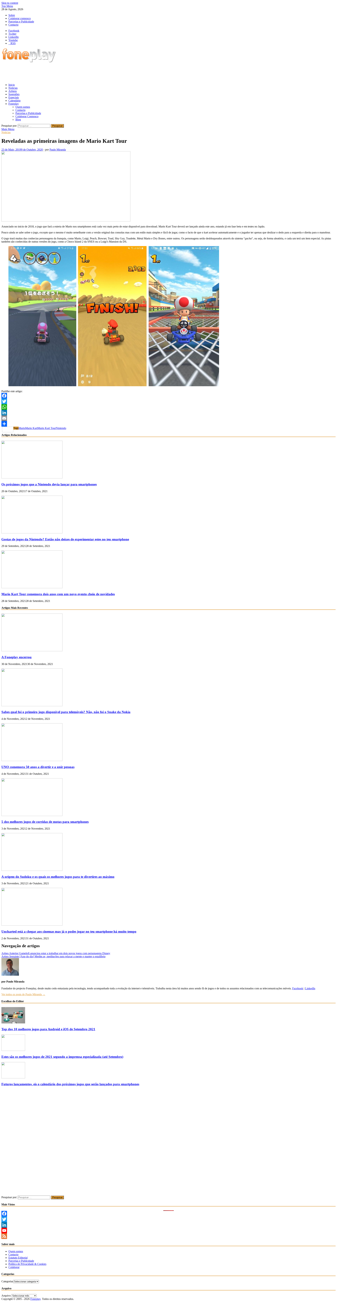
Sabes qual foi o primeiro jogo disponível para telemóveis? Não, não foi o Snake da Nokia (65, 712)
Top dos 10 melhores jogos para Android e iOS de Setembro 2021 (48, 1029)
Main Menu (7, 129)
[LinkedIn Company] (168, 1225)
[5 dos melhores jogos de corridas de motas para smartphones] (31, 815)
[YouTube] (168, 1230)
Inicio (11, 84)
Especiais (13, 97)
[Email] (168, 418)
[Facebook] (168, 396)
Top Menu (7, 6)
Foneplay (13, 103)
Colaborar (13, 1267)
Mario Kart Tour (47, 428)
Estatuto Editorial (18, 1257)
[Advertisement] (65, 72)
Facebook (297, 988)
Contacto (13, 24)
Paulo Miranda (57, 149)
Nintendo (61, 428)
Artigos (12, 91)
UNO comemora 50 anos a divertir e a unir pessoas (37, 767)
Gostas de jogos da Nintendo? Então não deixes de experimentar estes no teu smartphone (65, 539)
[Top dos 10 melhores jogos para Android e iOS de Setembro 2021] (13, 1022)
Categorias (7, 1281)
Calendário (14, 100)
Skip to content (9, 2)
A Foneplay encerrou (16, 657)
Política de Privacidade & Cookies (27, 1263)
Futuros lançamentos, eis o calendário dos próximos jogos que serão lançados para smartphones (70, 1084)
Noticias (13, 87)
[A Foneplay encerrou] (31, 650)
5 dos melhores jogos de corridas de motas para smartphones (45, 822)
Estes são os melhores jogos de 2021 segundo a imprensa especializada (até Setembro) (62, 1057)
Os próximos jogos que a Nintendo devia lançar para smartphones (49, 484)
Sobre (11, 15)
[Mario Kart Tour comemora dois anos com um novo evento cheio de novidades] (31, 587)
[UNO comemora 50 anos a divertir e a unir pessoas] (31, 760)
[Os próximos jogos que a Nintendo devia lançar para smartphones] (31, 477)
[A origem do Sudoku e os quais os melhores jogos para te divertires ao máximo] (31, 869)
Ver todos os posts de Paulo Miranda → (23, 994)
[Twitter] (168, 401)
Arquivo (6, 1295)
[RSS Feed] (168, 1236)
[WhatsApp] (168, 407)
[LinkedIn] (168, 412)
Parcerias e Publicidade (21, 21)
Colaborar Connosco (26, 116)
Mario (22, 428)
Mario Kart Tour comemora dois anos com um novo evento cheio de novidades (58, 594)
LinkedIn (310, 988)
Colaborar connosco (19, 18)
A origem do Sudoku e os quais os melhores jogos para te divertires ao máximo (57, 877)
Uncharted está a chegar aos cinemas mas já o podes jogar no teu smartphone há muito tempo (68, 931)
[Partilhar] (168, 424)
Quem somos (22, 106)
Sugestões (13, 94)
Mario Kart (31, 428)
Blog (18, 119)
